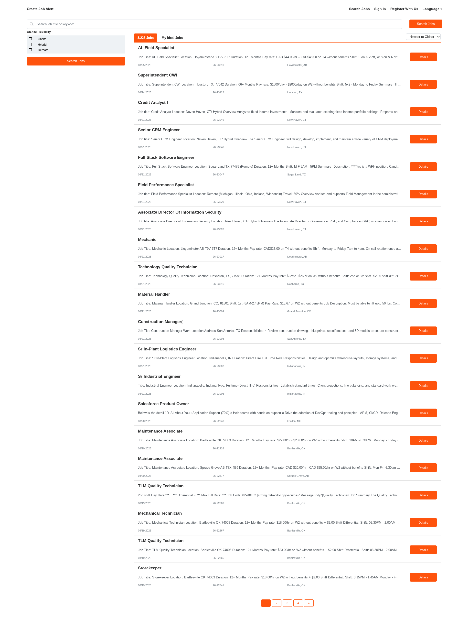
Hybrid (42, 44)
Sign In (380, 9)
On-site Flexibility (39, 32)
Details (423, 57)
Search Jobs (359, 9)
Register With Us (404, 9)
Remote (43, 50)
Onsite (42, 39)
